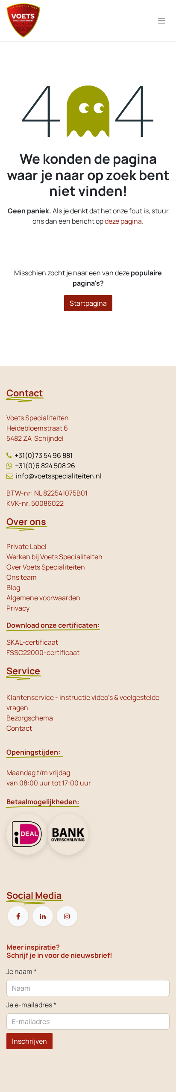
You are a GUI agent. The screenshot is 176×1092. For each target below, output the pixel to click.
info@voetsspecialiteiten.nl (59, 476)
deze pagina (123, 221)
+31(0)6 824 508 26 (45, 465)
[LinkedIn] (42, 916)
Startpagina (88, 303)
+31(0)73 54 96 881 (44, 455)
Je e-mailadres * (31, 1004)
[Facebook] (18, 916)
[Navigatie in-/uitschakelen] (162, 20)
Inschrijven (29, 1041)
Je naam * (21, 971)
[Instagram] (67, 916)
